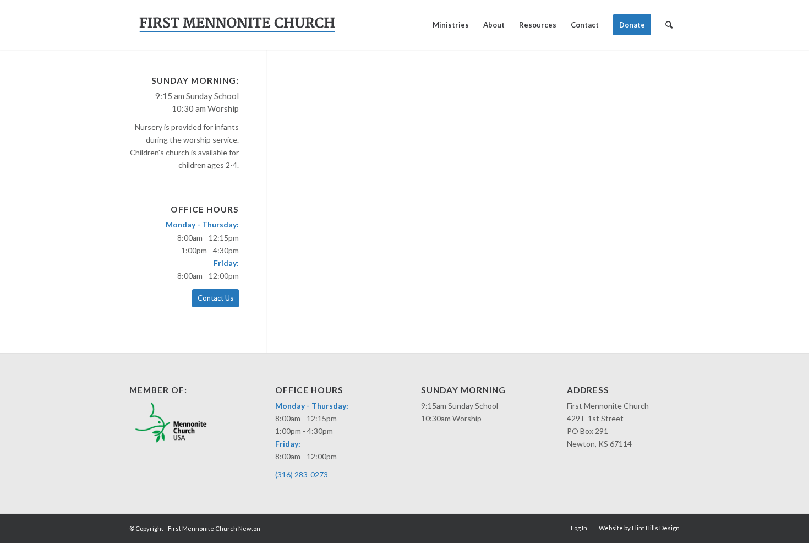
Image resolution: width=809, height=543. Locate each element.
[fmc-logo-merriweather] (237, 25)
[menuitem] (450, 25)
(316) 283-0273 (301, 474)
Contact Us (215, 298)
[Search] (669, 25)
